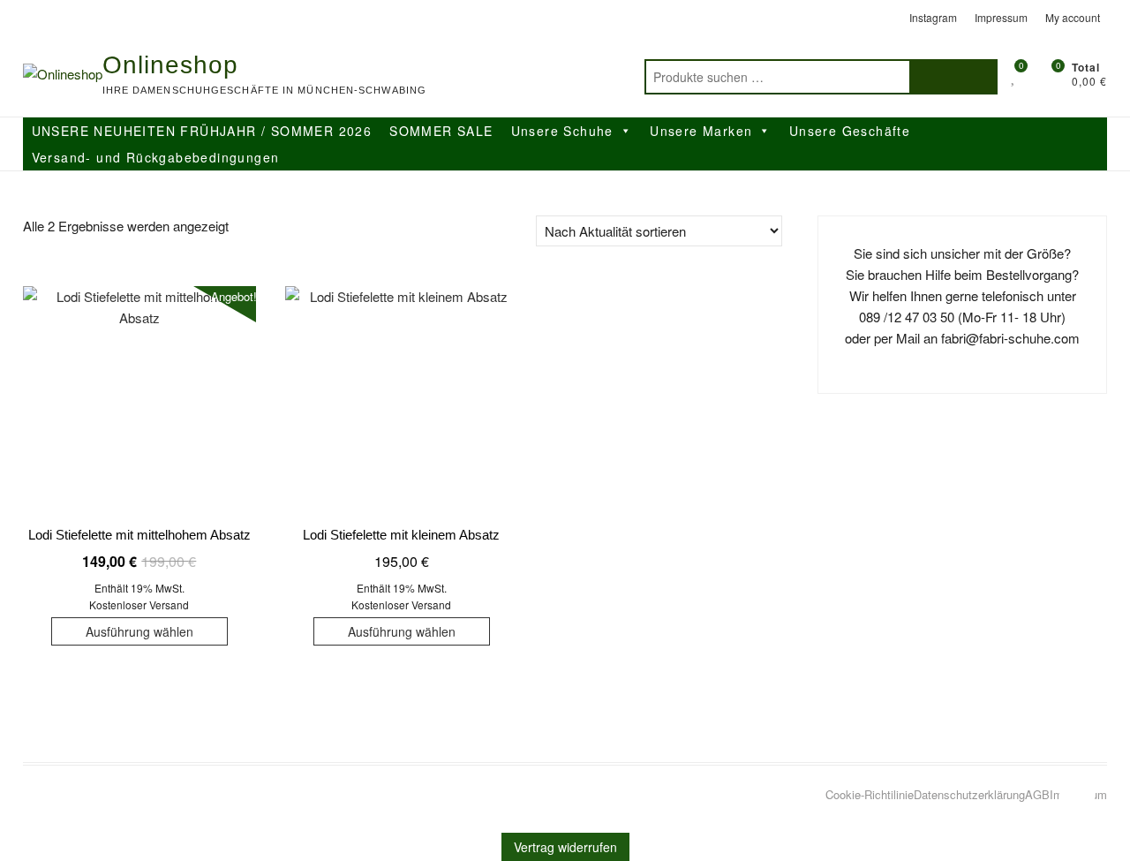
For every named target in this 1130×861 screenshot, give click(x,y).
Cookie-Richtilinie (869, 794)
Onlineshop (170, 65)
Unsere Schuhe (562, 131)
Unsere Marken (701, 131)
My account (1072, 17)
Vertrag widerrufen (565, 847)
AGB (1037, 794)
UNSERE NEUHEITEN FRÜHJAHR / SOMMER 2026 (202, 131)
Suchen (953, 76)
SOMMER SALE (441, 131)
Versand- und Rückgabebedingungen (156, 157)
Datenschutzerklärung (969, 794)
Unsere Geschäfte (849, 131)
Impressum (1001, 17)
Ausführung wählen (139, 631)
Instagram (933, 17)
